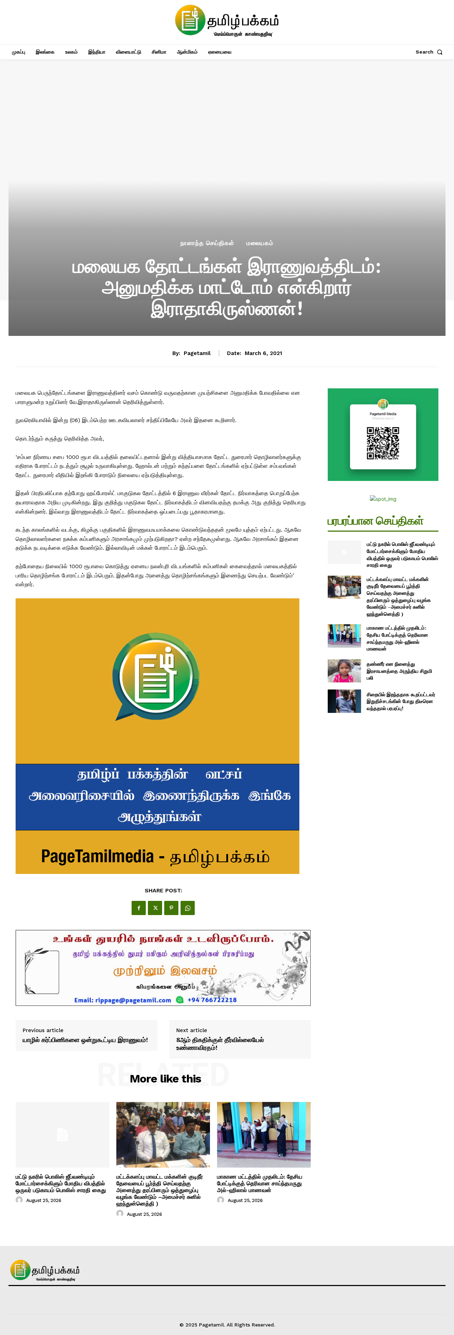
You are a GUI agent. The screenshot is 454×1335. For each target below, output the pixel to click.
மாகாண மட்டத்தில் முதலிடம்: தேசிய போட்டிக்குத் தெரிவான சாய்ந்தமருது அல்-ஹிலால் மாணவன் (259, 1183)
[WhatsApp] (188, 908)
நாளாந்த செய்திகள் (207, 243)
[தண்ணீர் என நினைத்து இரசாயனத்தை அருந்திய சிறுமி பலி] (344, 670)
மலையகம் (260, 243)
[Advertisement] (227, 185)
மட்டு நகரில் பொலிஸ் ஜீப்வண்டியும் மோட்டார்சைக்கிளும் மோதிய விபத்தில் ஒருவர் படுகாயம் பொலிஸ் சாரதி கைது (61, 1183)
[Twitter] (155, 908)
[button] (430, 51)
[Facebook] (139, 908)
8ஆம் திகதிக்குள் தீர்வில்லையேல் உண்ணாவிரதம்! (220, 1043)
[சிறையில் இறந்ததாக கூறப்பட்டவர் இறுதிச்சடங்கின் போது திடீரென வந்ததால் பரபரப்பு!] (344, 701)
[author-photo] (20, 1200)
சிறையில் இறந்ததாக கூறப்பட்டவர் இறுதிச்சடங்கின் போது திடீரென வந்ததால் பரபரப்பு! (401, 701)
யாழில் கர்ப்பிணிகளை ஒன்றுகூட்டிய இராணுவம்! (85, 1040)
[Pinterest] (171, 908)
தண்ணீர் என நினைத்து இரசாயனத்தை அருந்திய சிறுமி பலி (399, 670)
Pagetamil (197, 353)
